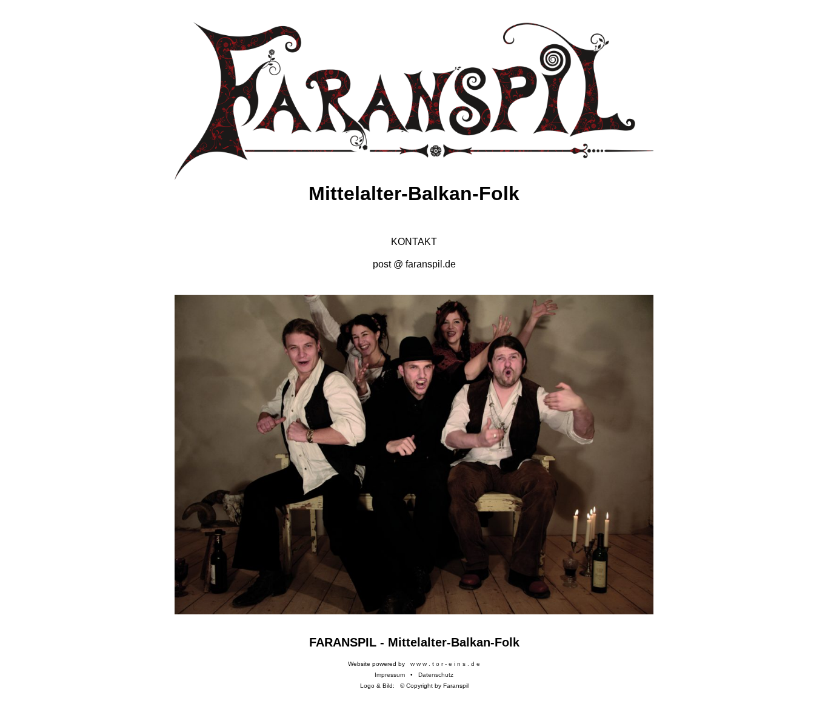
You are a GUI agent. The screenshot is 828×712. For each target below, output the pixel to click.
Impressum (390, 674)
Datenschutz (435, 674)
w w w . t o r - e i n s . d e (445, 663)
